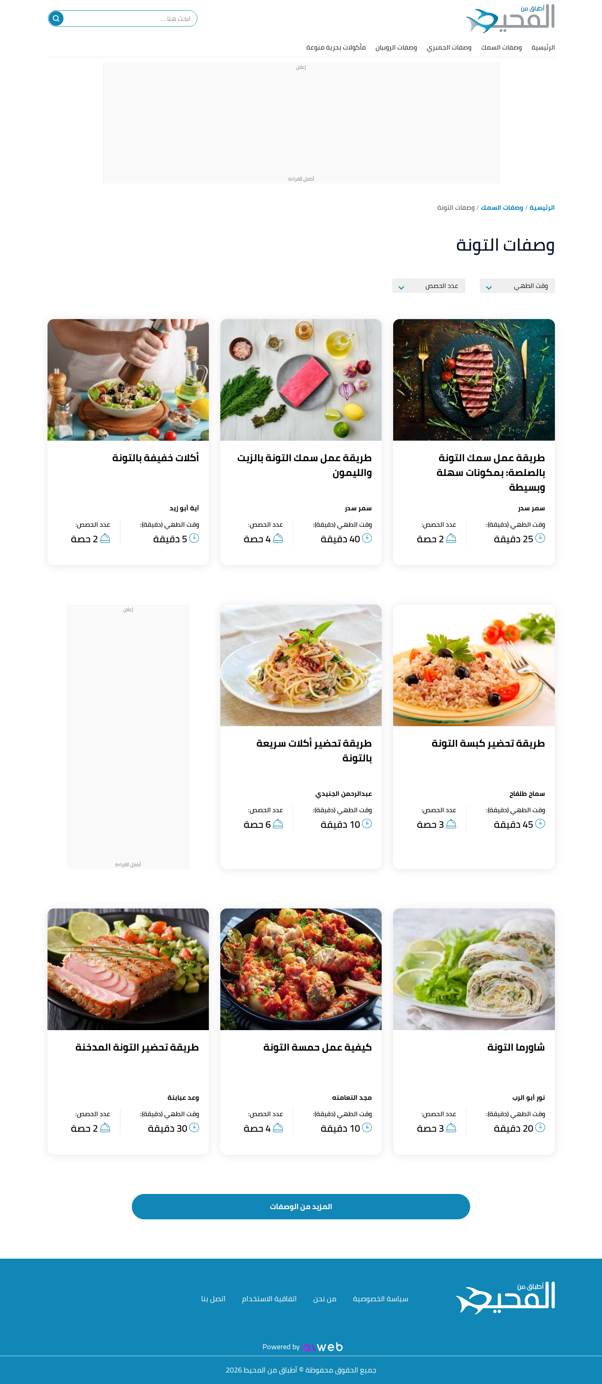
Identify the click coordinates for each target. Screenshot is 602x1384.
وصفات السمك (501, 47)
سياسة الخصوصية (380, 1298)
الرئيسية (543, 47)
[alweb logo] (323, 1346)
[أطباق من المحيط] (510, 18)
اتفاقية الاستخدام (269, 1298)
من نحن (325, 1298)
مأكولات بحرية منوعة (336, 47)
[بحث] (56, 18)
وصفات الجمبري (449, 47)
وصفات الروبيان (396, 47)
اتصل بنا (213, 1298)
